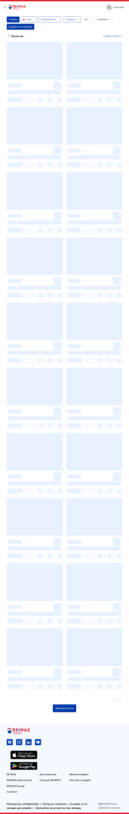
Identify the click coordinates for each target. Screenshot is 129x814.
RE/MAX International (19, 780)
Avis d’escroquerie (80, 780)
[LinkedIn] (29, 742)
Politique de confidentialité (23, 804)
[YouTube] (38, 742)
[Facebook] (10, 742)
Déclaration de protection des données (58, 808)
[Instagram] (19, 742)
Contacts (12, 791)
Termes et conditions (54, 804)
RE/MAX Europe (16, 786)
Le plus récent (111, 36)
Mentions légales (79, 774)
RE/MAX (11, 774)
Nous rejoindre (48, 774)
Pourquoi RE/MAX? (50, 780)
